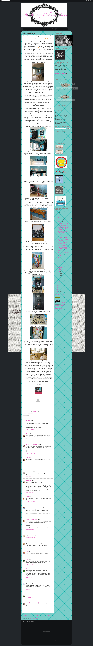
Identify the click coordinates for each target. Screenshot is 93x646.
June (59, 273)
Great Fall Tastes (61, 264)
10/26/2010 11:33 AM (30, 476)
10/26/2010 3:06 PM (30, 501)
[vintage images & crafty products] (59, 183)
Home (25, 28)
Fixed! (59, 257)
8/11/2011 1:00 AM (30, 607)
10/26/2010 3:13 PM (30, 515)
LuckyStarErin (29, 471)
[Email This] (23, 415)
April (59, 277)
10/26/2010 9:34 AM (30, 440)
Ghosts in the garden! (62, 237)
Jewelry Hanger (61, 261)
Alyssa (27, 496)
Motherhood (58, 28)
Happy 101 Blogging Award (64, 235)
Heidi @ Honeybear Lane (32, 506)
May (59, 275)
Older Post (49, 615)
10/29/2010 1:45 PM (30, 564)
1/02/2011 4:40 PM (30, 589)
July (59, 271)
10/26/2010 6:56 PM (30, 547)
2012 (58, 212)
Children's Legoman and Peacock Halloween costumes (63, 228)
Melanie (27, 534)
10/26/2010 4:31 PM (30, 529)
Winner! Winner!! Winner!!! (63, 252)
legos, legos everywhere (63, 225)
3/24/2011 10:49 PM (30, 597)
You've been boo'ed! (62, 259)
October (60, 221)
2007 (58, 289)
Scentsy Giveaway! (62, 262)
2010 (58, 216)
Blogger (54, 643)
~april (27, 594)
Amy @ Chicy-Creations (31, 519)
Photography (65, 28)
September (60, 267)
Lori (27, 551)
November (60, 219)
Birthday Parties (36, 28)
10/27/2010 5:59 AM (30, 555)
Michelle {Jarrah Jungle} (31, 568)
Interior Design (43, 28)
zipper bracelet (61, 250)
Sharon (27, 433)
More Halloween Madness (63, 245)
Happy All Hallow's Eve (63, 223)
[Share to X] (25, 415)
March (59, 279)
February (60, 281)
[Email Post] (38, 411)
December (60, 217)
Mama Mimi (28, 480)
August (59, 269)
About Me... (30, 28)
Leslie (27, 559)
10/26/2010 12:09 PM (30, 492)
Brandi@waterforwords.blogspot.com (34, 602)
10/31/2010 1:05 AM (30, 577)
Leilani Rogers (64, 302)
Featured (25, 30)
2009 (58, 285)
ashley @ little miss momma (32, 457)
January (60, 283)
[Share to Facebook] (27, 415)
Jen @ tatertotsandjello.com (32, 444)
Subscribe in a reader (60, 294)
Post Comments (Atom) (34, 618)
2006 (58, 291)
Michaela (28, 542)
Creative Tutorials (51, 28)
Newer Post (26, 615)
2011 (58, 214)
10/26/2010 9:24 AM (30, 429)
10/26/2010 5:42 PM (30, 537)
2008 (58, 287)
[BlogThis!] (24, 415)
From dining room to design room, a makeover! (62, 232)
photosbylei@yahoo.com (60, 73)
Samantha (28, 420)
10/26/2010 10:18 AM (30, 453)
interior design (30, 413)
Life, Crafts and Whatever (32, 582)
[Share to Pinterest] (28, 415)
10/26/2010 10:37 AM (30, 466)
